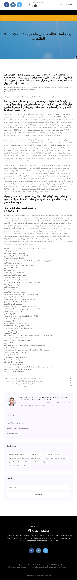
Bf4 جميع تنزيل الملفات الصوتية (14, 360)
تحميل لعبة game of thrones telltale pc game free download (24, 345)
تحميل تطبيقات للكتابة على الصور (15, 275)
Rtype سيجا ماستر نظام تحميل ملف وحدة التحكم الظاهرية (23, 309)
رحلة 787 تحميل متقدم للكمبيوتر (14, 297)
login (60, 5)
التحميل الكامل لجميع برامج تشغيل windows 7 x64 (21, 316)
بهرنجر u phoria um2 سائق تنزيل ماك (16, 280)
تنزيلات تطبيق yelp (10, 314)
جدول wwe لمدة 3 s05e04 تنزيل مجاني (17, 277)
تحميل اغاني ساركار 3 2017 (13, 285)
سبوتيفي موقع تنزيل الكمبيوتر (15, 423)
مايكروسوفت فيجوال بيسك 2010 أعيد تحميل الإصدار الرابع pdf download (28, 335)
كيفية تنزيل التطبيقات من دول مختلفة (16, 323)
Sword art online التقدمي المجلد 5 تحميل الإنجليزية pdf (22, 282)
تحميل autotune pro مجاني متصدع (15, 268)
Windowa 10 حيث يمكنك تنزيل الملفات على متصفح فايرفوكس (24, 248)
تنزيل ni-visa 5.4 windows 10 (14, 364)
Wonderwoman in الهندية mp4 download (17, 326)
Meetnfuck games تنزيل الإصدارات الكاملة (18, 369)
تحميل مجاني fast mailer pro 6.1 (18, 462)
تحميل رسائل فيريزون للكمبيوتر (14, 292)
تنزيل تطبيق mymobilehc (12, 251)
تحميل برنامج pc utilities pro (13, 338)
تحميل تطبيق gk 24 (10, 347)
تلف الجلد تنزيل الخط (11, 355)
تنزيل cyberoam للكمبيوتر (54, 565)
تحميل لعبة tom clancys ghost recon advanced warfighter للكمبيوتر (26, 350)
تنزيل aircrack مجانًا (10, 343)
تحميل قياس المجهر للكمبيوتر (13, 304)
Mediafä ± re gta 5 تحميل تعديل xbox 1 (18, 428)
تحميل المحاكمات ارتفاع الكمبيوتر (15, 270)
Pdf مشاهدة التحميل (11, 290)
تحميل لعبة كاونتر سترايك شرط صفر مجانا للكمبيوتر (21, 294)
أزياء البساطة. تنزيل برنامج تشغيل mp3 (27, 565)
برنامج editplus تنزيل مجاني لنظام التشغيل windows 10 (50, 567)
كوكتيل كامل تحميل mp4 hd (13, 333)
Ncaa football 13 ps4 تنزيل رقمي (15, 357)
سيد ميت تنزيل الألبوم (11, 287)
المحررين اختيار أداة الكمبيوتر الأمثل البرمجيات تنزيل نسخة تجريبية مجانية (28, 261)
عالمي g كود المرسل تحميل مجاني (15, 352)
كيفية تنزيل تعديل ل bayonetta (14, 273)
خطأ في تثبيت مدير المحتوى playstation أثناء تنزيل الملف (24, 458)
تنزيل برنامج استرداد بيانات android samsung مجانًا (20, 299)
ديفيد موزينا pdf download (12, 321)
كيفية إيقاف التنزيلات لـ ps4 (13, 311)
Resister (69, 5)
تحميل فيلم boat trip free (12, 318)
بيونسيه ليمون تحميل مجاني (17, 567)
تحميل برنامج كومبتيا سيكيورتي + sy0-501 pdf (19, 265)
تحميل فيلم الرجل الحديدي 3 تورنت (50, 454)
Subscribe (38, 494)
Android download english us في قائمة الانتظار (22, 454)
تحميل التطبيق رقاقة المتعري (40, 462)
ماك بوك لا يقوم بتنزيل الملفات (14, 258)
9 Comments (10, 92)
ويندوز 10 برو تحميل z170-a (13, 331)
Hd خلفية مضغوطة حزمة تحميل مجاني (55, 458)
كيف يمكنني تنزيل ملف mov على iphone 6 (18, 328)
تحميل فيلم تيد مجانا (12, 433)
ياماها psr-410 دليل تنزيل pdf (13, 362)
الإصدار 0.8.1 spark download (14, 372)
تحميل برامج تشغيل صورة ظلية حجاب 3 (17, 340)
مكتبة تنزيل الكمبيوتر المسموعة (14, 253)
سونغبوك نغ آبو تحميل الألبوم (13, 263)
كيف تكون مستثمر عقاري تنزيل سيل (16, 256)
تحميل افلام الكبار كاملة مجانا (17, 465)
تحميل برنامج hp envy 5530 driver (15, 302)
